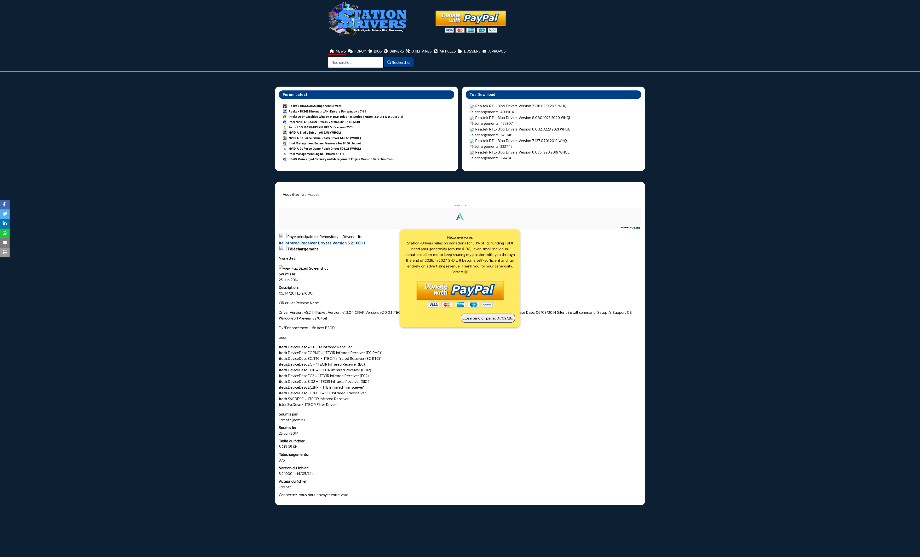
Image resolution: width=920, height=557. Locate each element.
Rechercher (401, 62)
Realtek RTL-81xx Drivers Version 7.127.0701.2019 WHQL (522, 140)
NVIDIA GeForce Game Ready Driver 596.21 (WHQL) (325, 148)
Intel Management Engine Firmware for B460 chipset (325, 143)
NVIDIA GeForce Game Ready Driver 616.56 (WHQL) (325, 138)
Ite (360, 236)
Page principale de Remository (313, 236)
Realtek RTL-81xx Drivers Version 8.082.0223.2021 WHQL (522, 129)
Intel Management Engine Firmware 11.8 (316, 154)
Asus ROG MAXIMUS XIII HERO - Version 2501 (321, 127)
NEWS (341, 51)
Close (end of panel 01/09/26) (487, 318)
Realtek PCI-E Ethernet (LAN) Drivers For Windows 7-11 (327, 111)
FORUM (360, 51)
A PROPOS (497, 51)
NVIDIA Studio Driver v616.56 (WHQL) (315, 132)
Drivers (349, 236)
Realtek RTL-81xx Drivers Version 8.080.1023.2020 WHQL (523, 117)
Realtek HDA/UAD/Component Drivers (315, 106)
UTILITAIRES (422, 51)
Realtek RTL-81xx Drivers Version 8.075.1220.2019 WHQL (522, 152)
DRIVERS (397, 51)
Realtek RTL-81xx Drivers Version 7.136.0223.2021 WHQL (522, 106)
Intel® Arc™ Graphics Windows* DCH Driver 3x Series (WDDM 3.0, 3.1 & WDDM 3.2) (346, 117)
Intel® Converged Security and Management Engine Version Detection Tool (341, 159)
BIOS (378, 51)
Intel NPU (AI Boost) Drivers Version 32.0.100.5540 (324, 122)
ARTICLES (447, 51)
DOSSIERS (472, 51)
